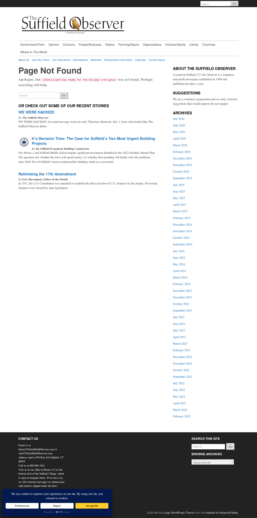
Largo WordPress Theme (178, 512)
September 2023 (182, 310)
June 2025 (179, 191)
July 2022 (179, 383)
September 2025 (182, 178)
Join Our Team (41, 60)
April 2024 (179, 271)
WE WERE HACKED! (36, 112)
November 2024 (182, 231)
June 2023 (179, 324)
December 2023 (182, 291)
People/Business (90, 44)
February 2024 (181, 284)
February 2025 (181, 218)
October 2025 (181, 171)
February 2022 (181, 416)
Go (64, 95)
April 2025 (179, 204)
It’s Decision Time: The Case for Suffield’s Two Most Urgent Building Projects (93, 141)
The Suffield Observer (35, 118)
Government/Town (32, 44)
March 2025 (180, 211)
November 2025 (182, 165)
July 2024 (179, 251)
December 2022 (182, 357)
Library (193, 44)
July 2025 (179, 185)
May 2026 (179, 132)
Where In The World (33, 52)
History (110, 44)
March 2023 (180, 343)
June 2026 (179, 125)
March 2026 (180, 145)
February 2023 (181, 350)
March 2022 (180, 410)
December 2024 (182, 224)
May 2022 (179, 396)
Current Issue (157, 60)
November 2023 (182, 297)
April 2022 (179, 403)
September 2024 (182, 244)
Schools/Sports (175, 44)
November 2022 (182, 363)
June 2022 (179, 390)
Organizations (152, 44)
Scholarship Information (118, 60)
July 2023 (179, 317)
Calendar (140, 60)
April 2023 (179, 337)
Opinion (54, 44)
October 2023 (181, 304)
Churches (208, 44)
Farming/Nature (128, 44)
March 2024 (180, 277)
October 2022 (181, 370)
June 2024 (179, 257)
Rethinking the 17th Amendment (47, 174)
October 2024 (181, 238)
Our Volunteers (61, 60)
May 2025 (179, 198)
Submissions (80, 60)
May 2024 (179, 264)
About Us (23, 60)
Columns (69, 44)
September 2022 (182, 376)
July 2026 (179, 119)
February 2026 (181, 152)
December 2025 (182, 158)
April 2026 (179, 138)
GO (234, 3)
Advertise (96, 60)
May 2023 (179, 330)
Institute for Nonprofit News (221, 512)
